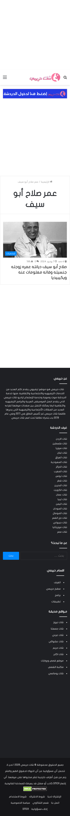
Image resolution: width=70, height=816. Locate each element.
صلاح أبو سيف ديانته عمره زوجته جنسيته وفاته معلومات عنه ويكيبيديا (39, 272)
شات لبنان (62, 452)
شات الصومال (60, 513)
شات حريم (58, 648)
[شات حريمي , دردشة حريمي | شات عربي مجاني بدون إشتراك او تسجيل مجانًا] (44, 77)
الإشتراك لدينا (54, 796)
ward (61, 261)
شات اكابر (58, 654)
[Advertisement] (35, 35)
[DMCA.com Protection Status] (35, 790)
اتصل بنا (55, 802)
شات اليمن (61, 504)
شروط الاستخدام (18, 796)
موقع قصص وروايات (52, 660)
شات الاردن (61, 439)
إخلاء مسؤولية (39, 809)
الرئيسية (45, 182)
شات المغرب (60, 471)
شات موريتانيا (59, 527)
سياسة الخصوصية (20, 802)
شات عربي (58, 635)
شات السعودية (59, 462)
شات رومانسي (56, 673)
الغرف (57, 582)
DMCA (26, 809)
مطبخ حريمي (53, 588)
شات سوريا (61, 448)
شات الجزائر (61, 466)
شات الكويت (60, 490)
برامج (58, 595)
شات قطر (62, 480)
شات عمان (61, 494)
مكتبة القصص (56, 667)
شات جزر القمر (59, 518)
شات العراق (61, 457)
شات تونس (61, 476)
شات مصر (62, 532)
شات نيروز (58, 622)
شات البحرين (60, 485)
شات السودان (60, 508)
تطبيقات (56, 601)
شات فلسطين (59, 443)
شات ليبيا (62, 499)
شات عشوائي (56, 641)
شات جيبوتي (60, 522)
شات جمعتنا (57, 628)
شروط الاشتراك (37, 796)
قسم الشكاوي (40, 802)
